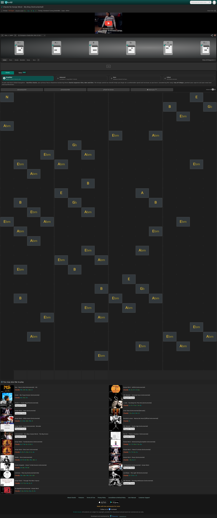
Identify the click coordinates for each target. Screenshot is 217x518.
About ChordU (71, 497)
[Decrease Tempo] (2, 35)
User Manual (132, 497)
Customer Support (144, 497)
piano (10, 60)
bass (34, 60)
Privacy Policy (102, 497)
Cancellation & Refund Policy (116, 497)
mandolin (22, 60)
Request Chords (129, 398)
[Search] (209, 2)
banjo (28, 60)
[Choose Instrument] (38, 60)
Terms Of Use (91, 497)
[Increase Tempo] (15, 35)
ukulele (16, 60)
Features (81, 497)
